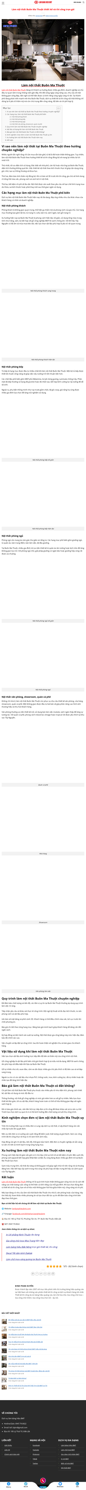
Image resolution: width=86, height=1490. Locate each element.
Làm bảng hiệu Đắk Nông (18, 1246)
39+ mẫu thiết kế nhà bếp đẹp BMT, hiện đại (23, 1364)
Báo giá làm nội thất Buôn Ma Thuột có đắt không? (26, 132)
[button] (3, 2)
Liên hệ (7, 1450)
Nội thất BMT (66, 1468)
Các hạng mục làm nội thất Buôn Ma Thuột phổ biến (26, 114)
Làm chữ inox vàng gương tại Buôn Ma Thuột (28, 1259)
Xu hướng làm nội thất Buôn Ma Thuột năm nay (25, 137)
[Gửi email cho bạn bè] (45, 1274)
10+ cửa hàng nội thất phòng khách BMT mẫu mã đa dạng (27, 1349)
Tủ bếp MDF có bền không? (17, 1378)
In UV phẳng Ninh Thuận (18, 1234)
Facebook (36, 1445)
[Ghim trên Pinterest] (49, 1274)
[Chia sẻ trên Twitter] (41, 1274)
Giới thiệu (8, 1445)
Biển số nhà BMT (67, 1463)
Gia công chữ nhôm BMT (70, 1454)
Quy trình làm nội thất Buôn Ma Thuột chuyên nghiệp (27, 127)
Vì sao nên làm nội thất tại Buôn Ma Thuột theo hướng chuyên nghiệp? (33, 112)
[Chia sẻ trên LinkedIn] (53, 1274)
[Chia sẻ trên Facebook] (37, 1274)
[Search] (83, 2)
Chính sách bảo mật (11, 1454)
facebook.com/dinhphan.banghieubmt (28, 1214)
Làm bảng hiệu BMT (68, 1445)
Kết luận (10, 140)
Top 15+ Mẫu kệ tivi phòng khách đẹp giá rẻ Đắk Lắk (25, 1342)
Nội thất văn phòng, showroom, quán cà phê (27, 124)
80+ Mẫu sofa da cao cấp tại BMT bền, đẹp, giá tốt (24, 1320)
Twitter (35, 1463)
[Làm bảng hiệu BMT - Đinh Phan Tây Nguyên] (43, 2)
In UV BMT (65, 1459)
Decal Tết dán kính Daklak (19, 1253)
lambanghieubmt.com (21, 1208)
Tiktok (35, 1459)
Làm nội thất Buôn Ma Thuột (14, 90)
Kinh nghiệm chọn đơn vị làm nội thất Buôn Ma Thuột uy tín (29, 135)
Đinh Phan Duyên (52, 16)
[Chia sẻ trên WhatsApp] (33, 1274)
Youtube (36, 1450)
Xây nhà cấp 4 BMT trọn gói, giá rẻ (19, 1356)
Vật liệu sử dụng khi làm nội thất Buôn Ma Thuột (25, 129)
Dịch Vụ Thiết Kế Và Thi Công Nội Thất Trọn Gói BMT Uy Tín (27, 1386)
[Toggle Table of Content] (57, 108)
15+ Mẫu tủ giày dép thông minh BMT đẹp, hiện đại (25, 1327)
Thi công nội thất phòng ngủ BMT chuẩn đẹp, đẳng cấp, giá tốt (29, 1371)
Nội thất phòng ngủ (18, 122)
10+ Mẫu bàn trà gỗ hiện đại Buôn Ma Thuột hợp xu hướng (27, 1334)
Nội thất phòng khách (19, 117)
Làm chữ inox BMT (68, 1450)
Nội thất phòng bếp (18, 119)
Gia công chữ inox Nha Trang (20, 1240)
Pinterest (36, 1454)
